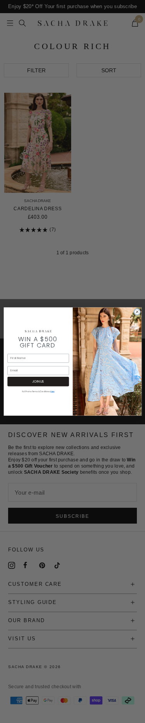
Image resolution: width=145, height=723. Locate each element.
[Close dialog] (137, 312)
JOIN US (38, 381)
